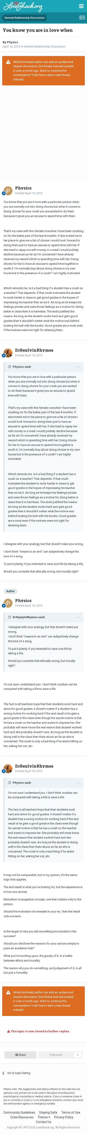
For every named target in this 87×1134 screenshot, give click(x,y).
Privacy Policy (63, 1117)
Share (22, 1055)
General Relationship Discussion (44, 46)
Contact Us (43, 1122)
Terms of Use (70, 1112)
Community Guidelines (19, 1112)
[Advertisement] (43, 133)
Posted (28, 193)
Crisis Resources (21, 1117)
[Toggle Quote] (10, 366)
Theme (42, 1117)
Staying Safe (48, 1112)
